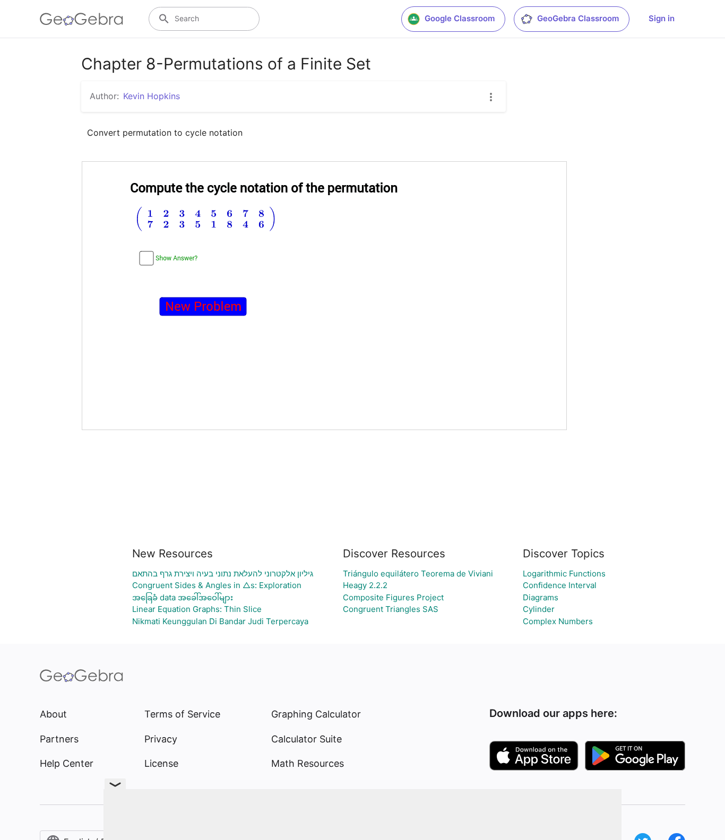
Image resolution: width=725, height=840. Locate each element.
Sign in (662, 18)
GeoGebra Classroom (578, 18)
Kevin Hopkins (151, 96)
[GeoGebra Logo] (81, 19)
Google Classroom (460, 18)
